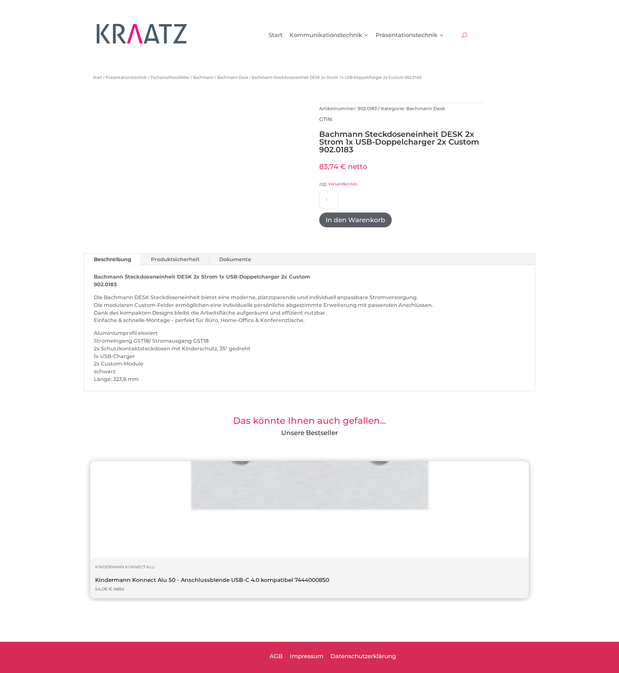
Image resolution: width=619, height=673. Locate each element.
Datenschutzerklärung (363, 657)
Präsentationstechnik (406, 36)
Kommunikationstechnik (326, 36)
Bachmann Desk (232, 77)
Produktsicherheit (175, 259)
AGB (276, 657)
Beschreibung (112, 259)
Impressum (306, 657)
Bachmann (203, 77)
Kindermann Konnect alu (125, 567)
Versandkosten (342, 184)
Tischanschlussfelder (170, 77)
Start (275, 36)
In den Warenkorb (355, 220)
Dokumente (235, 259)
